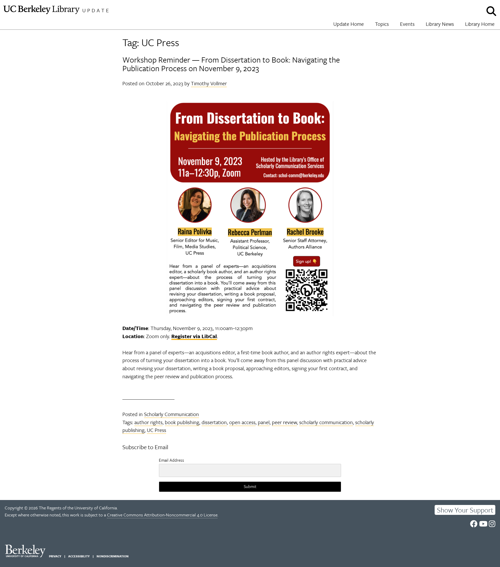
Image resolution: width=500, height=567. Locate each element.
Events (407, 24)
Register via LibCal (194, 336)
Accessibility (79, 556)
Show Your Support (465, 510)
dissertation (214, 422)
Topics (382, 24)
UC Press (156, 430)
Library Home (480, 24)
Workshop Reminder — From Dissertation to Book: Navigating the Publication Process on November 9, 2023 (231, 64)
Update (96, 10)
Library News (440, 24)
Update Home (348, 24)
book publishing (182, 422)
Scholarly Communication (171, 414)
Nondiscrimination (113, 556)
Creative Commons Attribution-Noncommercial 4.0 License (162, 514)
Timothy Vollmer (209, 83)
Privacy (55, 556)
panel (264, 422)
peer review (284, 422)
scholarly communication (326, 422)
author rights (148, 422)
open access (242, 422)
